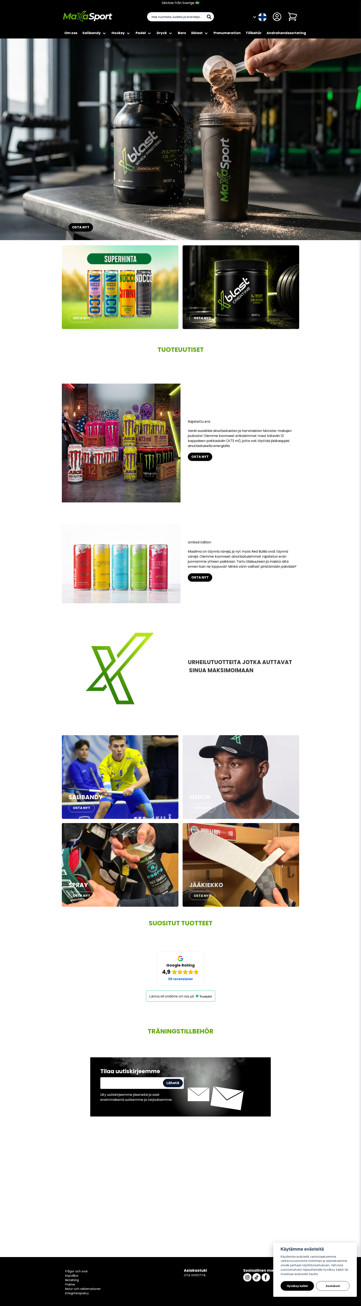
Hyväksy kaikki (297, 1286)
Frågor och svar (76, 1271)
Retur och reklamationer (83, 1289)
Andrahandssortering (286, 33)
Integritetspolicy (77, 1293)
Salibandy (91, 33)
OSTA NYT (80, 227)
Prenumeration (227, 33)
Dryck (162, 33)
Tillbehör (254, 33)
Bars (182, 33)
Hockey (118, 33)
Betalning (72, 1280)
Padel (141, 33)
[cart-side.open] (292, 17)
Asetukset (333, 1286)
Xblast (197, 33)
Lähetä (173, 1083)
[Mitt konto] (277, 17)
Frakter (70, 1284)
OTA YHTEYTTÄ (195, 1275)
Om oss (70, 33)
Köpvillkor (72, 1276)
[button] (262, 16)
